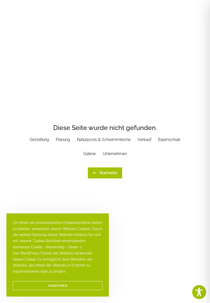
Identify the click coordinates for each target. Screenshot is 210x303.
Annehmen (57, 286)
